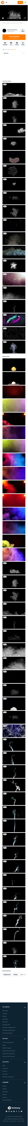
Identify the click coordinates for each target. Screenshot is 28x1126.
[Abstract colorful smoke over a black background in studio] (13, 431)
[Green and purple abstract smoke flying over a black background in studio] (13, 445)
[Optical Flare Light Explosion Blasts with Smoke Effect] (13, 278)
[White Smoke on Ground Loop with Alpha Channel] (13, 689)
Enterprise (5, 1018)
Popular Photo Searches (8, 1053)
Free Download (14, 37)
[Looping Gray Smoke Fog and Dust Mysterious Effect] (13, 332)
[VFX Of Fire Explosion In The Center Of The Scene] (13, 170)
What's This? (13, 49)
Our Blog (4, 1073)
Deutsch (4, 1094)
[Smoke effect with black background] (13, 743)
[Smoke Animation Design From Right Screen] (13, 129)
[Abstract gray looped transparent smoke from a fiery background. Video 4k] (13, 730)
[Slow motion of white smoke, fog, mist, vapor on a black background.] (13, 237)
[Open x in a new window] (18, 1110)
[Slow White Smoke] (13, 197)
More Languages (6, 1099)
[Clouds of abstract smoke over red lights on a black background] (13, 486)
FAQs (3, 1065)
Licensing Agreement (8, 1041)
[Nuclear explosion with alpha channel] (13, 364)
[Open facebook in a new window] (6, 1110)
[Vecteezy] (2, 2)
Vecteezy (4, 1013)
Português (5, 1091)
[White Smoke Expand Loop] (13, 102)
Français (4, 1096)
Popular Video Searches (8, 1055)
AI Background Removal (8, 1029)
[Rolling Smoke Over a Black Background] (13, 648)
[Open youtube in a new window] (21, 1110)
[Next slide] (21, 974)
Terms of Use (6, 1120)
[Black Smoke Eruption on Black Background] (13, 635)
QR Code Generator (7, 1032)
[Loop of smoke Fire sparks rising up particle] (13, 224)
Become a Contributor (8, 1076)
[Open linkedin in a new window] (11, 1110)
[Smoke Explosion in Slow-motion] (13, 88)
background (7, 974)
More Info (6, 52)
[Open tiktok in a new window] (16, 1110)
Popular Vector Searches (8, 1050)
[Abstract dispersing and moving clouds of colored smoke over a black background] (13, 459)
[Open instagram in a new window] (8, 1110)
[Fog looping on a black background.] (13, 292)
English (4, 1085)
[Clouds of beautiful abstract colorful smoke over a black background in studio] (13, 553)
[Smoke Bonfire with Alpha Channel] (13, 115)
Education (5, 1021)
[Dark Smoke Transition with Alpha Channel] (13, 675)
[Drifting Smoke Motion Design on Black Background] (13, 662)
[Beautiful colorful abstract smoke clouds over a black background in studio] (13, 540)
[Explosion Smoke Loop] (13, 210)
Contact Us (5, 1068)
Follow (22, 31)
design (15, 974)
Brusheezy (5, 1010)
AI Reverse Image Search (9, 1027)
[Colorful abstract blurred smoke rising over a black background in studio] (13, 513)
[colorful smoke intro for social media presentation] (13, 319)
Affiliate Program (6, 1047)
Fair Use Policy (21, 1120)
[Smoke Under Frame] (13, 608)
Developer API (6, 1024)
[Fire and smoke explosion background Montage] (13, 183)
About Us (4, 1070)
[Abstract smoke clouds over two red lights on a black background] (13, 418)
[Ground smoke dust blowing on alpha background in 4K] (13, 156)
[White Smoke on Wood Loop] (13, 567)
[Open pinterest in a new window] (13, 1110)
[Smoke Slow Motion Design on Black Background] (13, 264)
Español (4, 1088)
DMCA (4, 1044)
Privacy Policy (13, 1120)
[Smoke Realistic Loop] (13, 305)
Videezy (4, 1015)
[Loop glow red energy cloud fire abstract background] (13, 391)
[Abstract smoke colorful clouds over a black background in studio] (13, 472)
